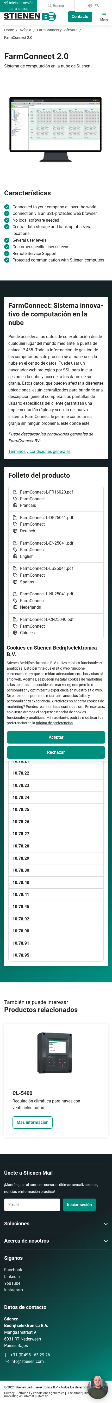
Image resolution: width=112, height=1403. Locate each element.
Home (9, 30)
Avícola (25, 30)
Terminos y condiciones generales (39, 451)
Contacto (80, 16)
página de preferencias (54, 723)
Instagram (13, 1289)
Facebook (13, 1269)
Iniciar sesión (79, 1204)
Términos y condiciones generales (40, 1393)
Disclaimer (74, 1393)
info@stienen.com (26, 1361)
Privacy (9, 1393)
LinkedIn (12, 1276)
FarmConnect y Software (57, 30)
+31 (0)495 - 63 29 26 (29, 1354)
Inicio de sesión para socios (21, 6)
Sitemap (42, 1396)
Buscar (58, 6)
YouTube (12, 1283)
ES (96, 6)
